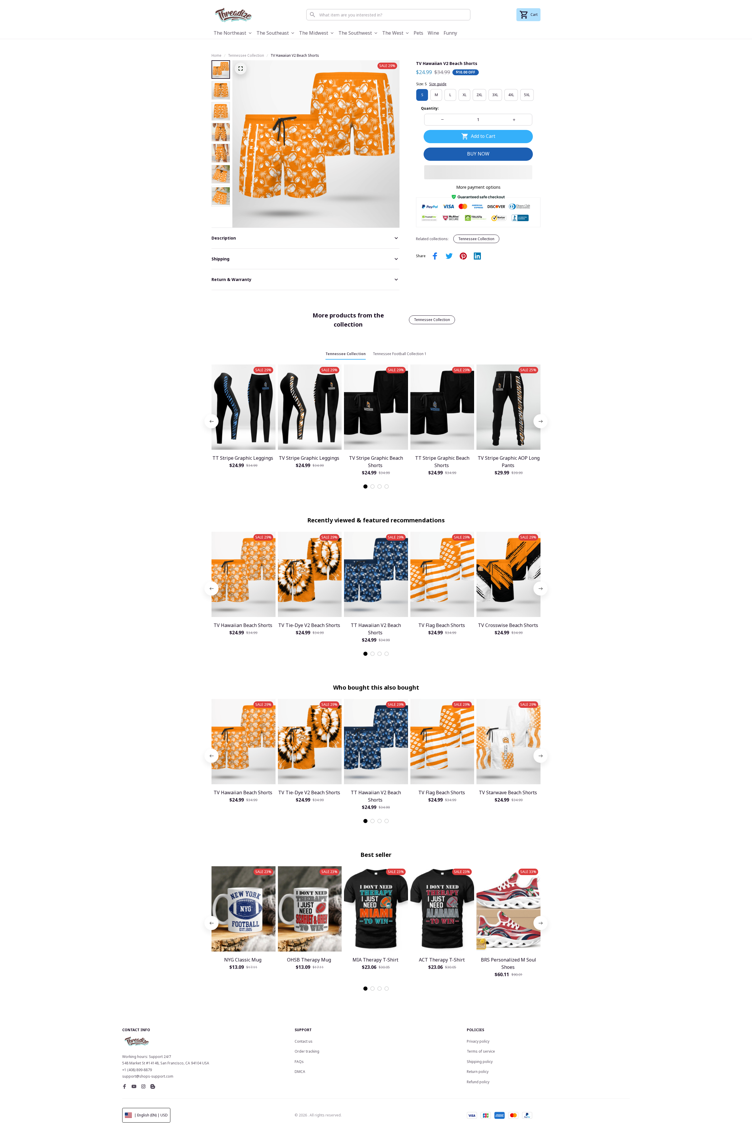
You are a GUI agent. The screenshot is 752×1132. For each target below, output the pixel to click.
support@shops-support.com (147, 1076)
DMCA (300, 1071)
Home (216, 55)
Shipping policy (480, 1061)
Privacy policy (478, 1041)
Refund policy (478, 1081)
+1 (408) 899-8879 (137, 1069)
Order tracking (307, 1051)
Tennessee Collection (246, 55)
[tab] (365, 486)
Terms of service (481, 1051)
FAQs (299, 1061)
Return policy (478, 1071)
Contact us (304, 1041)
